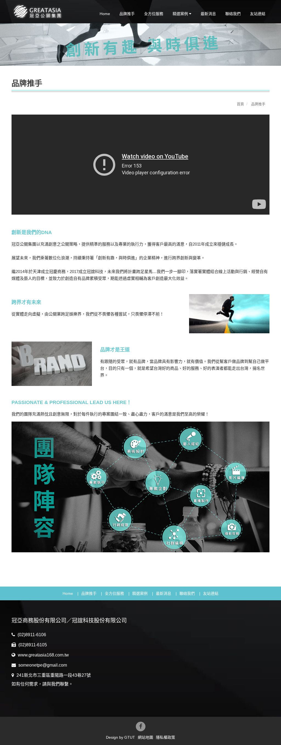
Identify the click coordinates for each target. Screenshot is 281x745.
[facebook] (140, 726)
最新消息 (208, 14)
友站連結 (257, 14)
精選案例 (140, 593)
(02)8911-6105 (32, 644)
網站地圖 (145, 737)
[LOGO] (41, 11)
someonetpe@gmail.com (42, 665)
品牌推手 (127, 14)
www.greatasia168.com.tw (43, 655)
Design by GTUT (120, 737)
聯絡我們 (233, 14)
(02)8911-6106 (31, 634)
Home (105, 14)
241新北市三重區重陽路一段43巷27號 (53, 675)
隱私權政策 (165, 737)
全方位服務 (153, 14)
